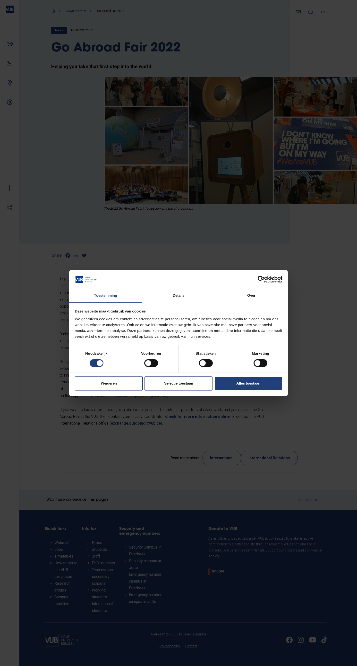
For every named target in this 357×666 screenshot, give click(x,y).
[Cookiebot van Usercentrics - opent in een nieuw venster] (261, 279)
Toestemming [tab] (105, 295)
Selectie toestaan (178, 383)
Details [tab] (179, 295)
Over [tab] (251, 295)
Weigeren (109, 383)
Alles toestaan (248, 383)
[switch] (151, 363)
